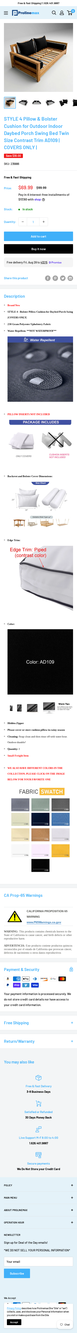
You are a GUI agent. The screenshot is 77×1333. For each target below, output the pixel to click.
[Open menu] (6, 13)
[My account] (62, 13)
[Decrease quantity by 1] (23, 222)
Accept (14, 1322)
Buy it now (38, 249)
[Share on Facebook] (48, 278)
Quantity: (10, 222)
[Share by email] (70, 278)
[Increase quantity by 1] (43, 222)
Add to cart (38, 236)
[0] (69, 12)
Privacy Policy (14, 1308)
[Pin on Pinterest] (55, 278)
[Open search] (54, 13)
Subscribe (17, 1273)
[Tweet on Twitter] (63, 278)
